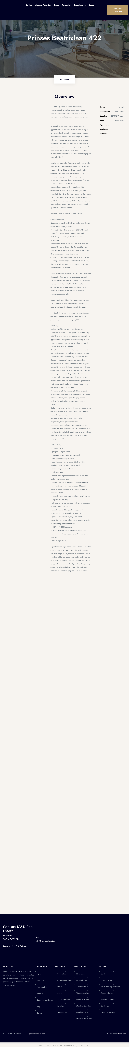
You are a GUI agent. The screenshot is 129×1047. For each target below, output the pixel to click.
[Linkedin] (91, 925)
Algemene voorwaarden (36, 1033)
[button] (117, 10)
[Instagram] (88, 925)
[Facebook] (85, 925)
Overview (64, 79)
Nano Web (122, 1033)
